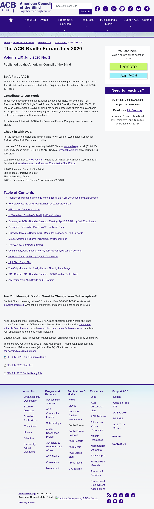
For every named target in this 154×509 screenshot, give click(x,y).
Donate (128, 66)
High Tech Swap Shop (20, 262)
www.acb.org (71, 146)
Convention (52, 462)
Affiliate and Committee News (24, 209)
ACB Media (52, 456)
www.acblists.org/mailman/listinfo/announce (60, 328)
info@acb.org (135, 110)
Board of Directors (29, 408)
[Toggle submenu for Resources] (86, 26)
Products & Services (97, 473)
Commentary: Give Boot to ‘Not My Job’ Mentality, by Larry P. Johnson (45, 250)
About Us (30, 19)
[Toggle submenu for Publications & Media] (107, 30)
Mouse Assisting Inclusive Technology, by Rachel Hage (37, 239)
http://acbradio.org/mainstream (20, 351)
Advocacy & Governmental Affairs (54, 446)
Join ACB (128, 75)
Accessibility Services (53, 401)
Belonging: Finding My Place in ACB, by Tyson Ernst (36, 227)
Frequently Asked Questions (30, 448)
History (28, 432)
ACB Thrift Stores (119, 426)
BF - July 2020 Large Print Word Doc (26, 357)
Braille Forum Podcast (76, 433)
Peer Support (98, 455)
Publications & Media (108, 21)
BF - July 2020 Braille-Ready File (24, 373)
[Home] (25, 7)
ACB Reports (76, 441)
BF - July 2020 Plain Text (20, 365)
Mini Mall (118, 418)
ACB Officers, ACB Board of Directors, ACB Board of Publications (43, 274)
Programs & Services (65, 21)
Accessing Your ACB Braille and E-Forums (31, 280)
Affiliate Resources (97, 438)
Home (11, 20)
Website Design (27, 493)
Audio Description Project (52, 433)
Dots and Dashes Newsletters (75, 415)
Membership (53, 468)
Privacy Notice (26, 502)
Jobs (93, 396)
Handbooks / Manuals (98, 463)
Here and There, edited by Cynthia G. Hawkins (33, 256)
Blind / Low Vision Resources (97, 426)
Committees (30, 426)
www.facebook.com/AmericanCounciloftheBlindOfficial (46, 163)
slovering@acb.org (14, 305)
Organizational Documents (32, 398)
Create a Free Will (121, 404)
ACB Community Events (52, 413)
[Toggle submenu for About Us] (29, 26)
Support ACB (131, 19)
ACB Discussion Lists (97, 406)
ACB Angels (120, 412)
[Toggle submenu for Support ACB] (130, 26)
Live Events (75, 468)
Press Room (76, 462)
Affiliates (29, 438)
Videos (72, 405)
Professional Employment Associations (98, 485)
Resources (87, 19)
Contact (147, 19)
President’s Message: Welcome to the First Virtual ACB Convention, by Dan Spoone (53, 197)
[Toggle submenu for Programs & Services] (64, 30)
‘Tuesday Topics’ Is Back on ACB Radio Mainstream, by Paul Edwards (45, 233)
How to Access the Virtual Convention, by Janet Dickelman (39, 203)
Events (44, 19)
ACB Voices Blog (75, 454)
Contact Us (119, 444)
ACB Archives (98, 416)
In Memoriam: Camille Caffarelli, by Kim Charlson (34, 215)
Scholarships (53, 423)
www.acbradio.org (68, 150)
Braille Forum (44, 42)
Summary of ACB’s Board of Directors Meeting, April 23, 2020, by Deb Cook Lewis (52, 221)
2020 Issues (61, 42)
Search (85, 11)
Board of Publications (31, 418)
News (72, 399)
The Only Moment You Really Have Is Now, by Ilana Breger (39, 268)
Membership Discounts (98, 447)
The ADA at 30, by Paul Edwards (25, 245)
